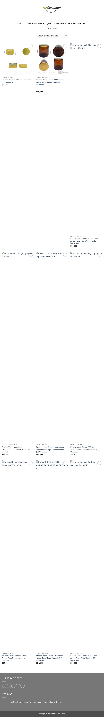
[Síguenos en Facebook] (4, 686)
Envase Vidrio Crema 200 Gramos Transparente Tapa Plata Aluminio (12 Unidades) (85, 449)
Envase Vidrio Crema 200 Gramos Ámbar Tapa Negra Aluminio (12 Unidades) (84, 241)
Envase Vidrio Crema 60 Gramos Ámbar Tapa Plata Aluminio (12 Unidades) (83, 658)
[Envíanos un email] (18, 686)
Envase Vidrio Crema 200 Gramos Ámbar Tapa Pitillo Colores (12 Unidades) (17, 449)
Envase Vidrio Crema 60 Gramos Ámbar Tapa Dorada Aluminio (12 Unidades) (15, 658)
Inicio (20, 23)
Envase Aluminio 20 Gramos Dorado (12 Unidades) (16, 81)
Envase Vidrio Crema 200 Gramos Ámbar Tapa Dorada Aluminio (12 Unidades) (50, 82)
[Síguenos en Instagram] (9, 686)
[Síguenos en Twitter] (13, 686)
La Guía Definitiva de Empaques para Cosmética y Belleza (36, 702)
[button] (3, 9)
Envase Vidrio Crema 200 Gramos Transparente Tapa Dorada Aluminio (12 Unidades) (50, 449)
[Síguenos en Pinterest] (22, 686)
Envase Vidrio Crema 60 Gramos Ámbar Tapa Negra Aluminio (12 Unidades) (49, 658)
